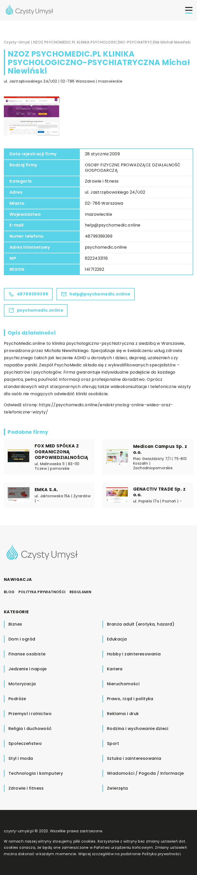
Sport (113, 743)
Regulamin (81, 591)
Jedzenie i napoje (27, 669)
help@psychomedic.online (113, 225)
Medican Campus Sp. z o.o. (160, 449)
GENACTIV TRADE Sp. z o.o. (159, 492)
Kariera (115, 669)
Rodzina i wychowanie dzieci (138, 729)
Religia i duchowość (30, 729)
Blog (9, 591)
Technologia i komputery (35, 773)
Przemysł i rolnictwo (30, 714)
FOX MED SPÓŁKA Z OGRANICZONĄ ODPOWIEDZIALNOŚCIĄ (61, 451)
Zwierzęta (117, 788)
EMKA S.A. (46, 489)
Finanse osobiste (26, 654)
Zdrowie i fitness (102, 181)
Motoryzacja (22, 684)
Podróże (17, 699)
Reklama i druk (123, 714)
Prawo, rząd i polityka (130, 699)
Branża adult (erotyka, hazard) (140, 624)
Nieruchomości (123, 684)
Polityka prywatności (42, 591)
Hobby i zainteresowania (134, 654)
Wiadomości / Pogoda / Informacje (145, 773)
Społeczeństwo (25, 743)
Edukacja (117, 639)
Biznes (15, 624)
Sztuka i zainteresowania (134, 758)
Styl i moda (20, 758)
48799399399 (98, 236)
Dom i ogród (21, 639)
